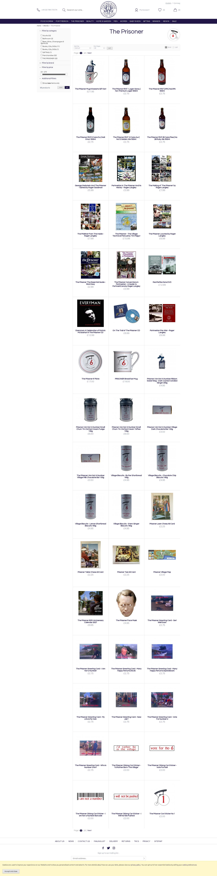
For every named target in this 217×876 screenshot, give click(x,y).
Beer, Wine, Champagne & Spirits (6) (52, 42)
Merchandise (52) (49, 55)
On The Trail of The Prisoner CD (126, 330)
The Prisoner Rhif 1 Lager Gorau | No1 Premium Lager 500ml (126, 90)
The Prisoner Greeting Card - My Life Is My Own (90, 718)
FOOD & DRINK (47, 21)
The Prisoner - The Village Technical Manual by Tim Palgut (126, 235)
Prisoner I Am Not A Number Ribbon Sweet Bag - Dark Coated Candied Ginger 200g (162, 381)
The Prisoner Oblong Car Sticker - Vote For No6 (162, 766)
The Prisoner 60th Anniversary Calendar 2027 (91, 621)
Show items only (50, 83)
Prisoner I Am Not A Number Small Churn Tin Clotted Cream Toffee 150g (126, 429)
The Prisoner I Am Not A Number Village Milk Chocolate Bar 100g (90, 476)
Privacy (146, 841)
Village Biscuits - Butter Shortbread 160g (126, 476)
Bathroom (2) (47, 39)
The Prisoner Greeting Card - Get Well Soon (162, 621)
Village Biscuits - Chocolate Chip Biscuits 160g (162, 476)
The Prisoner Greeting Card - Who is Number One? (90, 766)
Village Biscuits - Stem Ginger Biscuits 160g (126, 525)
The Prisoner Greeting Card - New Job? (126, 718)
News (71, 841)
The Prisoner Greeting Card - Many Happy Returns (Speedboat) (162, 670)
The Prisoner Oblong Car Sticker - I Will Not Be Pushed (126, 815)
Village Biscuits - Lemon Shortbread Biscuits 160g (90, 525)
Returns (126, 841)
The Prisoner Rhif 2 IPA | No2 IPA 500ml (162, 90)
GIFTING (146, 21)
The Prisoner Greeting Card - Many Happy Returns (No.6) (126, 670)
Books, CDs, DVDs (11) (50, 46)
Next (90, 53)
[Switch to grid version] (166, 47)
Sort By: (76, 46)
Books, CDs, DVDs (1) (50, 49)
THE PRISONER (77, 21)
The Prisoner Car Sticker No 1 (162, 814)
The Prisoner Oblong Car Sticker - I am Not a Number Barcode (90, 815)
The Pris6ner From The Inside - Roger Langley (90, 235)
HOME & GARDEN (103, 21)
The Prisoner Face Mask (126, 620)
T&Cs (136, 841)
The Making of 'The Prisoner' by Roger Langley (162, 186)
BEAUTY (90, 21)
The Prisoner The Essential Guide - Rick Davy (90, 283)
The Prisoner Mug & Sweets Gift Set (90, 89)
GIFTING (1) (46, 52)
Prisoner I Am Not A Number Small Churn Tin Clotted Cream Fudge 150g (90, 429)
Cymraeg (177, 3)
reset (60, 87)
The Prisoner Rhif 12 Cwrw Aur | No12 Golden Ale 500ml (126, 138)
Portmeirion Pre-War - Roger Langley (162, 331)
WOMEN (123, 21)
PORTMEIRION (62, 21)
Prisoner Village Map (162, 572)
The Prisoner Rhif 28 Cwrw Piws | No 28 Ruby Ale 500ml (162, 138)
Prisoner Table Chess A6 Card (90, 572)
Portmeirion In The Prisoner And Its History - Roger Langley (126, 186)
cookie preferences (189, 865)
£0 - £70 (44, 72)
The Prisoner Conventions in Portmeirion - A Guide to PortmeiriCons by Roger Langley (126, 284)
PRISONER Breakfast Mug (126, 379)
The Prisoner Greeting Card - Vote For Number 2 (162, 718)
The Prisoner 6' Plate (90, 379)
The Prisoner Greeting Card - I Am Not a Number (90, 670)
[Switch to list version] (173, 47)
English (168, 3)
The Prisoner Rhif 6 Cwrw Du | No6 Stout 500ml (90, 138)
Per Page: (97, 46)
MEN (116, 21)
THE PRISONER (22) (49, 58)
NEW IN (166, 21)
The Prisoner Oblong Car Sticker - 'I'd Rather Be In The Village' (126, 766)
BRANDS (156, 21)
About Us (59, 841)
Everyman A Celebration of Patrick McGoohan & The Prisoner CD (90, 331)
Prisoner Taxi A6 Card (126, 572)
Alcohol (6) (46, 36)
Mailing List (99, 841)
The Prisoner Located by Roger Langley (162, 235)
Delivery (113, 841)
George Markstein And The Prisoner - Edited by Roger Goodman (90, 186)
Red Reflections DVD (162, 282)
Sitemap (158, 841)
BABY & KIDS (135, 21)
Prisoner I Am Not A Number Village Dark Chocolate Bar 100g (162, 428)
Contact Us (84, 841)
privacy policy (136, 865)
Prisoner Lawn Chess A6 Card (162, 524)
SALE (174, 21)
